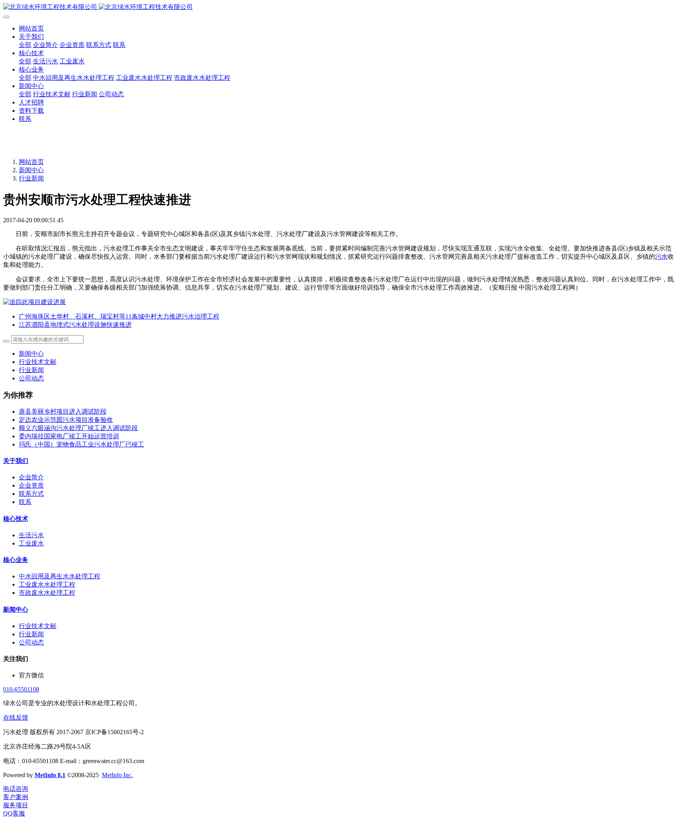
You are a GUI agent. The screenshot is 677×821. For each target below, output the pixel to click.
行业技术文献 (37, 361)
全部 (25, 44)
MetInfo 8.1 (49, 775)
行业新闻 (31, 178)
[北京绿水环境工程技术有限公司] (338, 7)
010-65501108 (21, 689)
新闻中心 (31, 170)
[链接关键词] (34, 302)
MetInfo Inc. (117, 775)
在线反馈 (15, 717)
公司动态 (31, 378)
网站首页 (31, 28)
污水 (661, 256)
